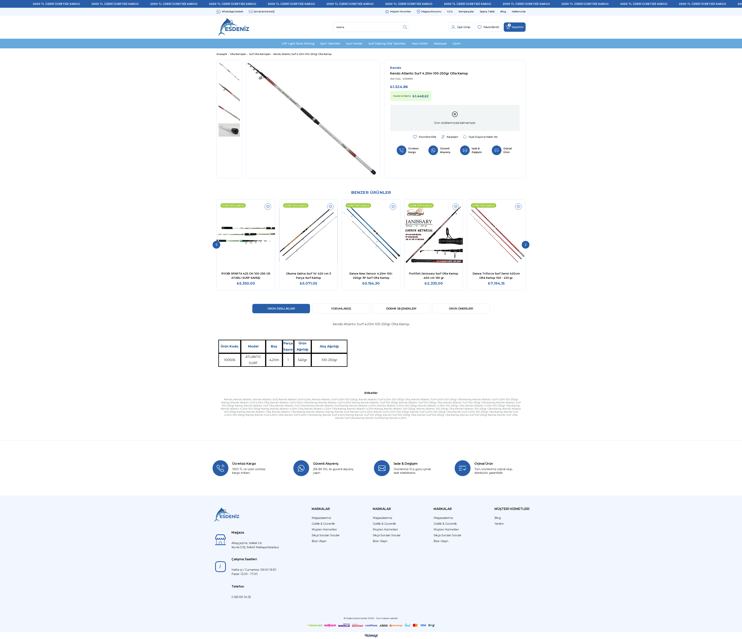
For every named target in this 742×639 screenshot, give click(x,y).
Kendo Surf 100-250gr (368, 414)
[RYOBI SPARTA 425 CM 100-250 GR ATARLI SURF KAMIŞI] (246, 234)
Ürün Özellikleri (281, 308)
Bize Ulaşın (319, 541)
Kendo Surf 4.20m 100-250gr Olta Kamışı (478, 411)
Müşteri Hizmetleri (324, 529)
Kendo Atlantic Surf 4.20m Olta (250, 402)
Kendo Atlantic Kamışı (320, 411)
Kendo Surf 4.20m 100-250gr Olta (431, 411)
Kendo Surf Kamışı (376, 417)
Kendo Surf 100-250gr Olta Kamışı (438, 414)
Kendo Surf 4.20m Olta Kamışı (303, 414)
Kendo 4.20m (397, 417)
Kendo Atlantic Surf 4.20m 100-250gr (335, 399)
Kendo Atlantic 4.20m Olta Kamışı (325, 408)
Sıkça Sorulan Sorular (326, 535)
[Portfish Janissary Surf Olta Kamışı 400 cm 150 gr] (433, 234)
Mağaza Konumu (431, 11)
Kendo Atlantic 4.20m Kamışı (365, 408)
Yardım (499, 523)
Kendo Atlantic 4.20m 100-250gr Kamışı (245, 408)
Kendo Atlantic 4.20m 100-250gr (397, 405)
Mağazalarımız (321, 518)
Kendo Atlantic (243, 399)
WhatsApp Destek (232, 11)
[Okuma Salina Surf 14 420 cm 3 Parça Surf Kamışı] (308, 234)
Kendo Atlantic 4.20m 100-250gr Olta (441, 405)
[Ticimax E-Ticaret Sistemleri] (371, 636)
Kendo (228, 399)
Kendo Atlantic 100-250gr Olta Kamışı (478, 408)
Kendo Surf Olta (507, 414)
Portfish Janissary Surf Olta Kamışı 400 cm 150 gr (433, 276)
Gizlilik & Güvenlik (323, 523)
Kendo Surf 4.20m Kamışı (338, 414)
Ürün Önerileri (461, 308)
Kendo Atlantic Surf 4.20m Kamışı (339, 402)
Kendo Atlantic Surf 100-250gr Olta (420, 402)
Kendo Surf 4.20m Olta (269, 414)
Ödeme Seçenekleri (401, 308)
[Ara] (404, 27)
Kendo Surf (342, 411)
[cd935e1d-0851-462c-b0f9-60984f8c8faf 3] (227, 515)
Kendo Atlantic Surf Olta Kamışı (294, 405)
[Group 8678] (371, 625)
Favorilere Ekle (267, 206)
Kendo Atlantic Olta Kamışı (288, 411)
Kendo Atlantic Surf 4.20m (295, 399)
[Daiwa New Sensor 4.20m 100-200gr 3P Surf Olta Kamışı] (371, 234)
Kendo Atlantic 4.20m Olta (287, 408)
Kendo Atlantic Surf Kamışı (331, 405)
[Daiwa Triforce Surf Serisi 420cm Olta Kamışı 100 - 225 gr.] (496, 234)
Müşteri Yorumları (400, 11)
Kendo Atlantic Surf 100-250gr (379, 402)
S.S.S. (450, 11)
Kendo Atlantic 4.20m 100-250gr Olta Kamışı (492, 405)
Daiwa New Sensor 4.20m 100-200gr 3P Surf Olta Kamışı (371, 276)
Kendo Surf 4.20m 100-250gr (391, 411)
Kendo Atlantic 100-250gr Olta (435, 408)
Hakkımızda (519, 11)
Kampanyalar (466, 11)
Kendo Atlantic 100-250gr (399, 408)
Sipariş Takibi (487, 11)
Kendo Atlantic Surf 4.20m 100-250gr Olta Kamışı (441, 399)
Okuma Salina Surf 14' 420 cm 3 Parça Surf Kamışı (308, 276)
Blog (503, 11)
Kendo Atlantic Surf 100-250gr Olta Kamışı (469, 402)
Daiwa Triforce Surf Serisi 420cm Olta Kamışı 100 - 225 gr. (496, 276)
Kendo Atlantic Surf (265, 399)
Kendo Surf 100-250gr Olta (399, 414)
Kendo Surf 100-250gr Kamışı (478, 414)
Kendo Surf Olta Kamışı (349, 417)
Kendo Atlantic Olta (258, 411)
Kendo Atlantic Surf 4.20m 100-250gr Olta (384, 399)
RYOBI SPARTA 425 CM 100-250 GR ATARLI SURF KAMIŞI (245, 276)
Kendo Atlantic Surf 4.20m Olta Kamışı (293, 402)
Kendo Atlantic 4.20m (362, 405)
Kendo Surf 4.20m (361, 411)
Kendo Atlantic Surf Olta (259, 405)
